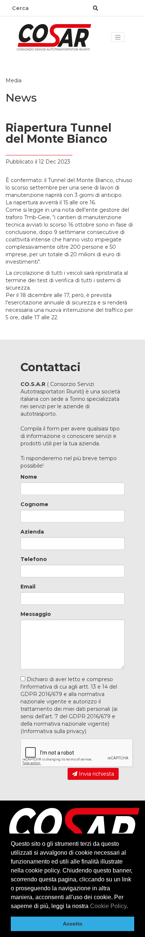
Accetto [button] (73, 924)
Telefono (33, 559)
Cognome (34, 504)
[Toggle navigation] (118, 37)
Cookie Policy (108, 906)
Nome (28, 477)
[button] (130, 906)
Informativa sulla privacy (53, 731)
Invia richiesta (95, 774)
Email (27, 586)
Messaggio (35, 614)
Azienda (32, 531)
